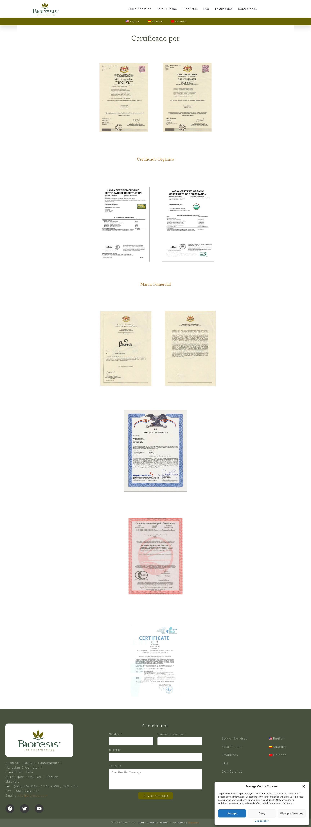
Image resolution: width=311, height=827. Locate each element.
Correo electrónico (171, 734)
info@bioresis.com (32, 795)
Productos (190, 8)
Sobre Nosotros (139, 8)
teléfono (115, 749)
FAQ (206, 8)
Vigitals (193, 822)
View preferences (291, 813)
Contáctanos (247, 8)
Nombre (115, 734)
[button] (304, 786)
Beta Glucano (167, 8)
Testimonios (224, 8)
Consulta (115, 765)
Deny (261, 813)
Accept (232, 813)
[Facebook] (9, 808)
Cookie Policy (262, 820)
